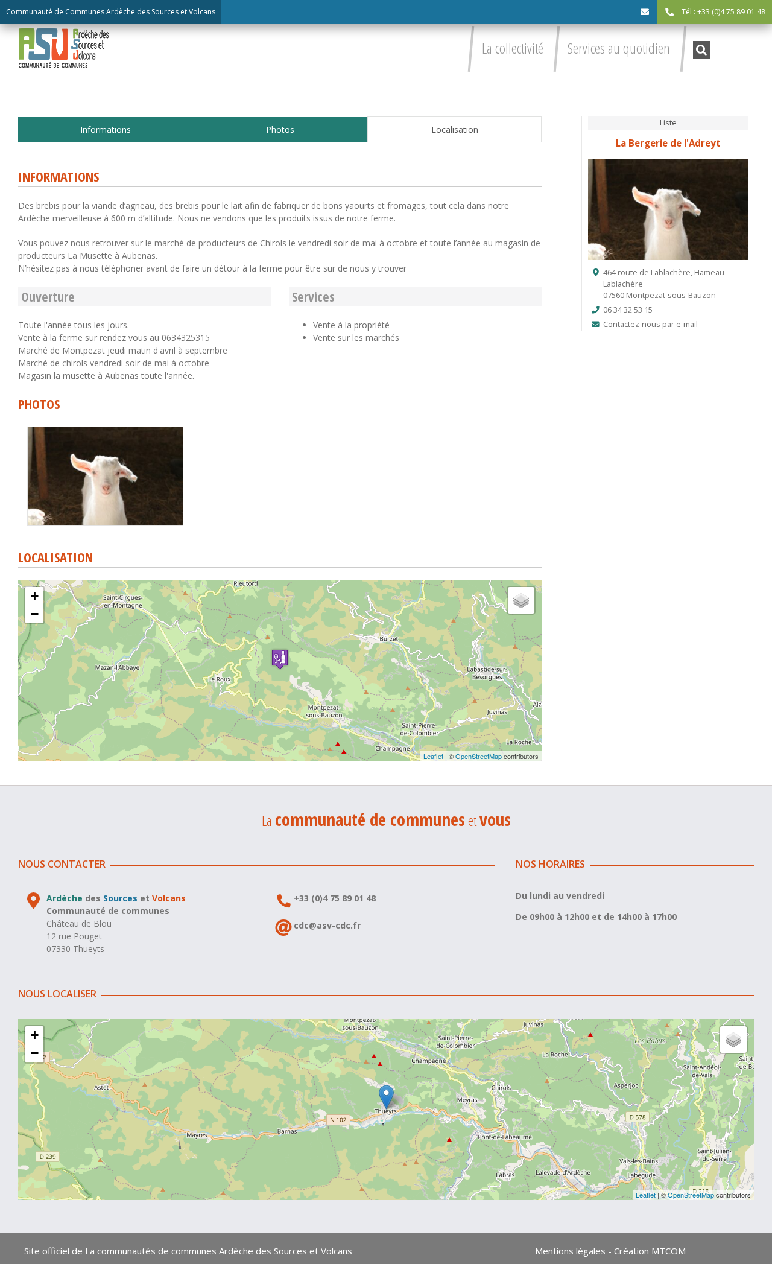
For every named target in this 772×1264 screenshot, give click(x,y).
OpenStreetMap (478, 756)
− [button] (35, 613)
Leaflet (433, 756)
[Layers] (521, 600)
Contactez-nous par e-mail (650, 324)
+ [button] (35, 595)
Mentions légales (570, 1251)
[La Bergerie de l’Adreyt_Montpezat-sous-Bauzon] (105, 431)
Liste (668, 123)
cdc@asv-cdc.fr (327, 925)
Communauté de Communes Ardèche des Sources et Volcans (110, 12)
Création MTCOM (650, 1251)
